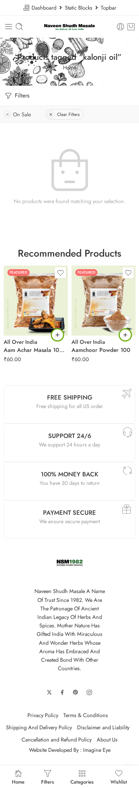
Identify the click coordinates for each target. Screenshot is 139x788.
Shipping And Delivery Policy (39, 727)
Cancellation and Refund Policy (56, 739)
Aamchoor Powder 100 (101, 350)
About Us (107, 739)
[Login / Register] (120, 26)
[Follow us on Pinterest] (76, 692)
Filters (21, 95)
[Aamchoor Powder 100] (104, 300)
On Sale (22, 114)
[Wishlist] (60, 272)
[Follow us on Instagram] (89, 692)
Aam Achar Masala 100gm (36, 350)
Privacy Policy (42, 715)
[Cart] (131, 26)
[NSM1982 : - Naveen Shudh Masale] (69, 26)
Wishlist (118, 781)
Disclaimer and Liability (103, 727)
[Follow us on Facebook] (62, 692)
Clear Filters (68, 114)
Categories (82, 781)
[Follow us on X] (49, 692)
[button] (57, 335)
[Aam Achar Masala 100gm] (36, 300)
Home (69, 67)
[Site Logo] (69, 562)
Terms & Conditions (85, 715)
